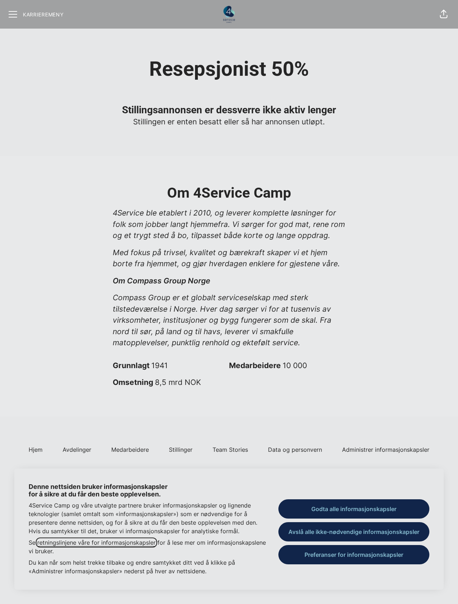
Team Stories (230, 449)
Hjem (36, 449)
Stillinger (181, 449)
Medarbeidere (130, 449)
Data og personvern (295, 449)
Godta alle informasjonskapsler (353, 509)
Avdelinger (77, 449)
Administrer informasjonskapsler (385, 449)
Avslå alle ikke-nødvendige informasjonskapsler (353, 531)
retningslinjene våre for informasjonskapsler (96, 542)
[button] (444, 14)
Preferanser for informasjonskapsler (353, 554)
